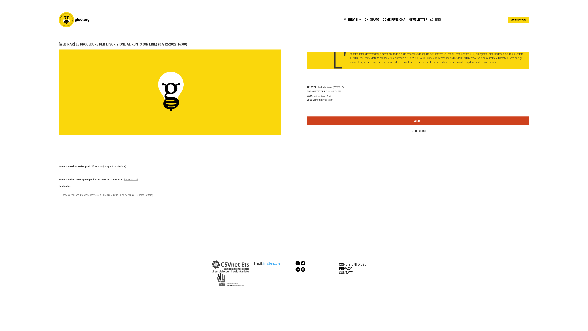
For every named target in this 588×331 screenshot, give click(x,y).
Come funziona (394, 19)
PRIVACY (345, 268)
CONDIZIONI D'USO (353, 264)
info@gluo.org (271, 263)
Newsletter (418, 19)
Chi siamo (372, 19)
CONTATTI (346, 273)
